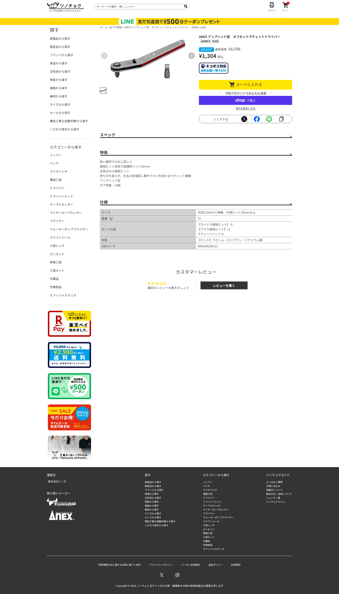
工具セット (57, 270)
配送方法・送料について (279, 493)
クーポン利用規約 (190, 564)
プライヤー (57, 221)
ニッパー (56, 155)
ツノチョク (143, 585)
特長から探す (58, 80)
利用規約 (236, 564)
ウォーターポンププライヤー (69, 229)
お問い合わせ (273, 486)
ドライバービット (61, 196)
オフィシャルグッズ (63, 295)
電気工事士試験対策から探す (69, 121)
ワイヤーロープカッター (66, 213)
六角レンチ (57, 246)
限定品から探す (60, 47)
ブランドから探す (61, 55)
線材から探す (58, 96)
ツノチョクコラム (275, 501)
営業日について (274, 489)
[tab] (103, 90)
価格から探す (58, 88)
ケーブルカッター (61, 204)
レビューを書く (224, 285)
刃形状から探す (60, 71)
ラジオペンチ (58, 171)
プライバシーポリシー (161, 564)
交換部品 (56, 287)
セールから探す (60, 113)
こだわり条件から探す (64, 129)
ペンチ (54, 163)
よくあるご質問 (274, 482)
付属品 (54, 279)
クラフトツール (60, 237)
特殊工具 (56, 262)
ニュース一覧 (273, 497)
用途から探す (58, 63)
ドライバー (57, 188)
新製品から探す (60, 38)
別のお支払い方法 (245, 108)
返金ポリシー (216, 564)
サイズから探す (60, 104)
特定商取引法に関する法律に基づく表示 (119, 564)
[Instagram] (177, 575)
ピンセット (57, 254)
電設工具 (56, 180)
